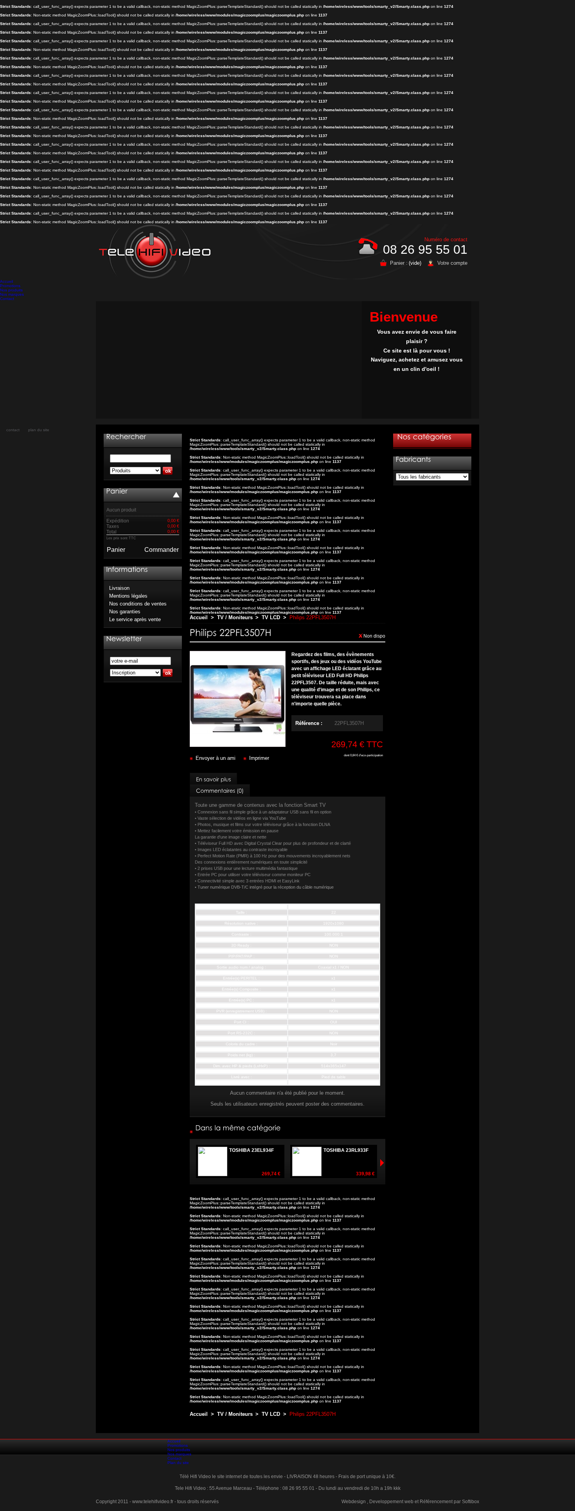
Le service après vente (135, 619)
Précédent (382, 1162)
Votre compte (452, 263)
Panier (116, 549)
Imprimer (259, 758)
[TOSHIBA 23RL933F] (376, 1173)
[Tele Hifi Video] (157, 251)
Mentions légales (128, 596)
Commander (161, 549)
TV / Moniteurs (235, 617)
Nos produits (11, 290)
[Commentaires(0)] (220, 790)
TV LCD (271, 617)
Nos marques (12, 294)
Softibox (470, 1501)
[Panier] (117, 491)
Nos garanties (124, 612)
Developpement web (391, 1501)
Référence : (308, 723)
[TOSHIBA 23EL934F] (282, 1173)
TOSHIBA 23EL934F (251, 1150)
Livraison (119, 588)
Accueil (6, 281)
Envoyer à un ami (215, 758)
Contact (7, 298)
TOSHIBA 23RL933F (345, 1150)
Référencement (436, 1501)
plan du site (38, 430)
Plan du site (178, 1462)
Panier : (399, 263)
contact (13, 430)
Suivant (193, 1162)
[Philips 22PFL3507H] (237, 745)
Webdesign (353, 1501)
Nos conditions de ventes (138, 604)
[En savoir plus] (213, 779)
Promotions (10, 286)
